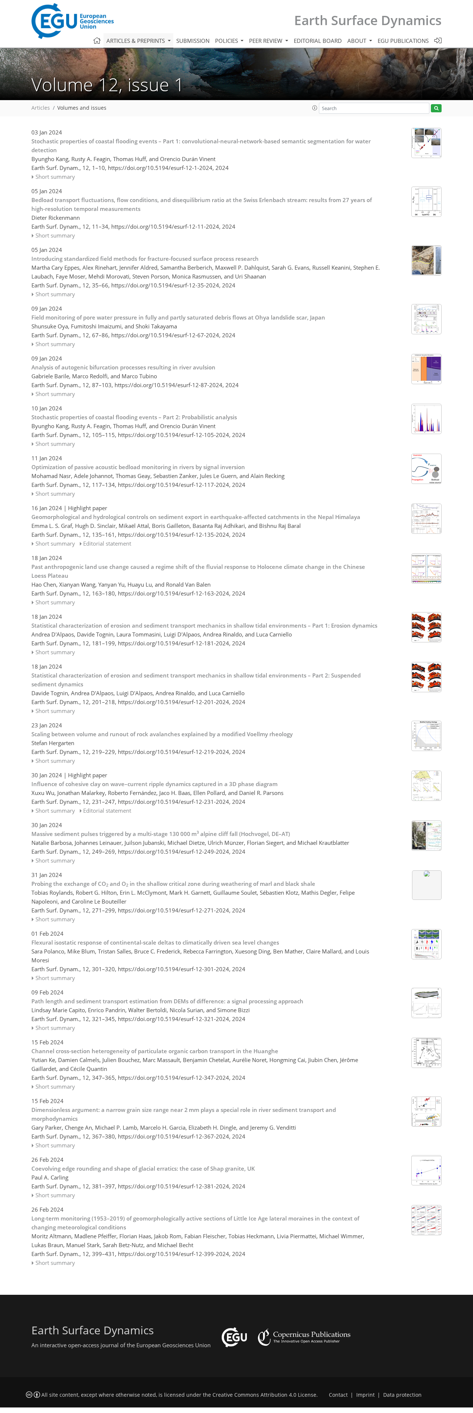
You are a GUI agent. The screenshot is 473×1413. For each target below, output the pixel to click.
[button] (314, 108)
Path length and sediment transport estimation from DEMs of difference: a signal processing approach (167, 1001)
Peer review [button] (266, 40)
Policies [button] (227, 40)
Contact (338, 1395)
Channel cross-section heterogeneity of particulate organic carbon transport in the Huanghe (154, 1051)
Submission (193, 40)
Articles (40, 108)
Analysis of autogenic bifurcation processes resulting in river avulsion (123, 367)
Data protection (402, 1395)
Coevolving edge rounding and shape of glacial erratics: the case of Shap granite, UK (143, 1168)
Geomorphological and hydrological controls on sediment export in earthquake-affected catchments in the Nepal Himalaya (195, 517)
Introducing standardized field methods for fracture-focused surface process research (145, 258)
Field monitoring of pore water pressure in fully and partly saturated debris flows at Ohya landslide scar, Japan (178, 317)
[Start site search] (436, 108)
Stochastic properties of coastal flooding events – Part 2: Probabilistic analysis (134, 417)
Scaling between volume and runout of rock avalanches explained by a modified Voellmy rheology (162, 734)
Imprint (365, 1395)
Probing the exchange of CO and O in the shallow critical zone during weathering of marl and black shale (173, 884)
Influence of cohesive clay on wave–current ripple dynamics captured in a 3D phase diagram (154, 784)
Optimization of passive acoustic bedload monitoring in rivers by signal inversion (138, 467)
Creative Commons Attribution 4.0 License (264, 1395)
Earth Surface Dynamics (368, 20)
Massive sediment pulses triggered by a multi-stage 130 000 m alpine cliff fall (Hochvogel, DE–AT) (160, 833)
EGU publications (403, 40)
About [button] (357, 40)
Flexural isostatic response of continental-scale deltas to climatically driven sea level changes (155, 942)
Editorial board (318, 40)
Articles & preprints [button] (136, 40)
